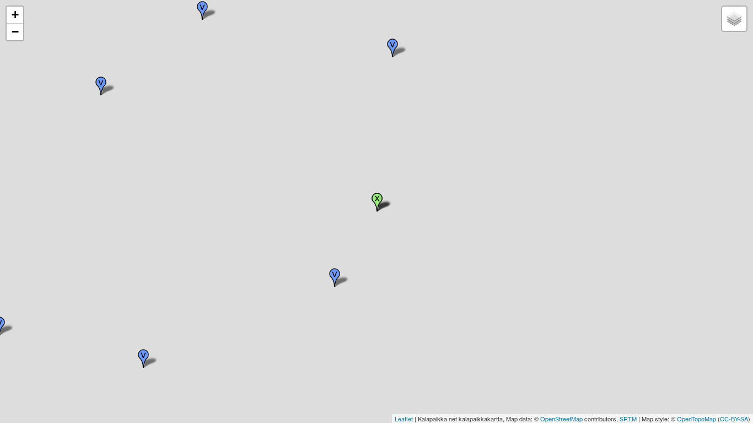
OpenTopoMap (696, 418)
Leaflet (404, 418)
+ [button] (15, 14)
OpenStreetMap (561, 418)
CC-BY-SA (734, 418)
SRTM (628, 418)
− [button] (15, 32)
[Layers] (734, 19)
